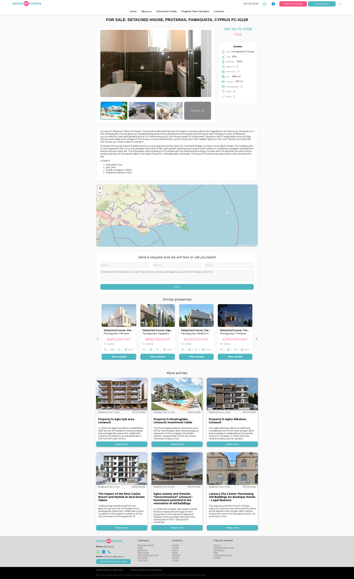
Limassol (175, 545)
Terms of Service (195, 575)
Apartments (142, 550)
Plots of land (143, 560)
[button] (100, 188)
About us (146, 11)
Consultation (322, 3)
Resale (140, 547)
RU (340, 3)
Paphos (175, 550)
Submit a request (293, 3)
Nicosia (175, 552)
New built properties (146, 545)
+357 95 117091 (250, 3)
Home (133, 11)
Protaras (175, 557)
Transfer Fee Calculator (223, 555)
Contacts (219, 11)
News (216, 552)
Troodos (175, 560)
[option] (119, 334)
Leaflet (240, 246)
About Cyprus (219, 550)
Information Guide (166, 11)
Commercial (142, 557)
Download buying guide (113, 561)
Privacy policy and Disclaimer (146, 570)
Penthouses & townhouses (148, 555)
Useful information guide (224, 547)
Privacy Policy (182, 575)
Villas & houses (143, 552)
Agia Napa (176, 555)
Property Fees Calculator (195, 11)
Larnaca (175, 547)
